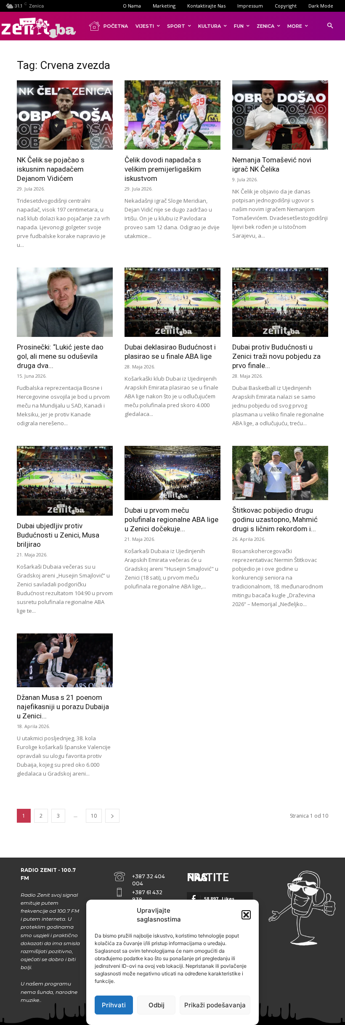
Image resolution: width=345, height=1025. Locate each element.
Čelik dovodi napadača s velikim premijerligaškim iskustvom (163, 169)
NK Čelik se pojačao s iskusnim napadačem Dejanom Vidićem (51, 169)
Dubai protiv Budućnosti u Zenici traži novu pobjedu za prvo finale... (276, 356)
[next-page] (112, 816)
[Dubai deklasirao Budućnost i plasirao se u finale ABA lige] (172, 302)
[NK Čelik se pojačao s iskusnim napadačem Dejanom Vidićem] (65, 115)
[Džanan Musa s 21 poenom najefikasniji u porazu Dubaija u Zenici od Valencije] (65, 660)
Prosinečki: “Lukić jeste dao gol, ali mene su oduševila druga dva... (60, 356)
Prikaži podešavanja (215, 1005)
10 (94, 815)
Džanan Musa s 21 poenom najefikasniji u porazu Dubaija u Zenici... (63, 706)
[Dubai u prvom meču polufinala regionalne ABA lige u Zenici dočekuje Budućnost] (172, 473)
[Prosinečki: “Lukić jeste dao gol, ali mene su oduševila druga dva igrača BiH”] (65, 302)
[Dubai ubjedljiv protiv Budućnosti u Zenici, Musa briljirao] (65, 480)
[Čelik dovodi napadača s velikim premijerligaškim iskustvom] (172, 115)
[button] (246, 915)
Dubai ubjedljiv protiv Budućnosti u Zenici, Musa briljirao (58, 535)
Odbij (157, 1005)
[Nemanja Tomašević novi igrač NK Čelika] (280, 115)
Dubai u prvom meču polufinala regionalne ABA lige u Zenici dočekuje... (171, 519)
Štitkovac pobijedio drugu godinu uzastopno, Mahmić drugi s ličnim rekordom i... (275, 519)
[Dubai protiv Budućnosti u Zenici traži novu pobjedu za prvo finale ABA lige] (280, 302)
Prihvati (114, 1005)
